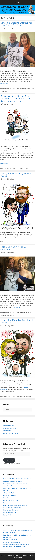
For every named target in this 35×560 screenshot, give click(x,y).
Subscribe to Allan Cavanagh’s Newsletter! (17, 479)
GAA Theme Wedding (10, 498)
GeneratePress (17, 557)
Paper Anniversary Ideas (11, 500)
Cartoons (6, 503)
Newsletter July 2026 (10, 539)
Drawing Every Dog (9, 512)
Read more (4, 83)
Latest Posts (7, 515)
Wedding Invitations (9, 493)
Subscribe (9, 460)
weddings (3, 91)
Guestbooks (24, 168)
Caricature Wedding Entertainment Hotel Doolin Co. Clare (16, 24)
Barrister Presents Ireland (11, 542)
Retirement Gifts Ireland (11, 495)
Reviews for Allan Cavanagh (12, 481)
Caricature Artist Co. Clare (10, 88)
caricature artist (7, 396)
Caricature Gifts (8, 425)
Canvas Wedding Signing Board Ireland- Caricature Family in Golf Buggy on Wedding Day (16, 98)
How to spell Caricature (11, 510)
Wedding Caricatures (27, 88)
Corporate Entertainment (11, 433)
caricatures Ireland (26, 313)
